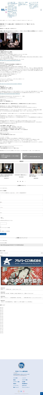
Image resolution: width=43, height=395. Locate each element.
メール (1, 207)
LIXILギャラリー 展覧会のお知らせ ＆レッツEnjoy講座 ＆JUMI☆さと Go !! (23, 4)
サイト (1, 212)
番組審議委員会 (24, 383)
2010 (0, 331)
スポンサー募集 (24, 379)
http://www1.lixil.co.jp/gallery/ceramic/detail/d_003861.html (10, 93)
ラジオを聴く (15, 377)
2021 (0, 314)
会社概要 (23, 381)
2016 (0, 322)
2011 (0, 329)
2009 (0, 332)
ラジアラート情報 (16, 381)
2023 (0, 311)
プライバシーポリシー (26, 387)
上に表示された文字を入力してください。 (6, 220)
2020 (0, 316)
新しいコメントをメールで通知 (5, 227)
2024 (0, 310)
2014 (0, 325)
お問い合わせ (24, 385)
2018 (0, 319)
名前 (1, 202)
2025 (0, 308)
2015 (0, 323)
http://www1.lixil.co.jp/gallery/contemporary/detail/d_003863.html (11, 83)
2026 (0, 307)
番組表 (14, 379)
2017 (0, 320)
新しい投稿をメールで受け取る (5, 231)
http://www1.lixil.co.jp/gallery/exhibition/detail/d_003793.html (10, 60)
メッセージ (24, 377)
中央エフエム (20, 393)
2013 (0, 326)
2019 (0, 317)
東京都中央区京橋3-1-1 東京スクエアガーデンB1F (21, 374)
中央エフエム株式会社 (21, 371)
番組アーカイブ (16, 387)
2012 (0, 328)
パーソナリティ (16, 385)
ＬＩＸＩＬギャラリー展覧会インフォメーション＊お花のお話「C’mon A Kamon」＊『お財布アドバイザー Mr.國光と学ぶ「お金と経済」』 (33, 5)
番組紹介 (14, 383)
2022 (0, 313)
